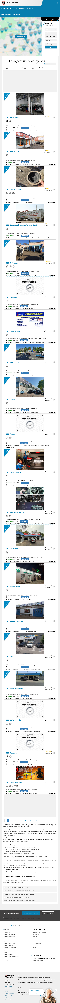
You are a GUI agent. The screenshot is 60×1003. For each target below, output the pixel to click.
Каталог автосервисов (9, 934)
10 (30, 820)
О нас (6, 997)
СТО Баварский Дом (14, 621)
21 (39, 820)
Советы (34, 947)
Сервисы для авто (7, 8)
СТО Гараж (10, 400)
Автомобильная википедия (39, 932)
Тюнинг (34, 949)
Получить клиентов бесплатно (31, 913)
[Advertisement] (30, 81)
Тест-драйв (35, 950)
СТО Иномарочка (13, 472)
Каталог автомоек (8, 938)
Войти (54, 19)
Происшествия (36, 941)
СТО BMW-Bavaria (13, 720)
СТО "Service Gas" (13, 331)
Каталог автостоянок (9, 936)
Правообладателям (9, 999)
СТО (12, 925)
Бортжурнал (17, 14)
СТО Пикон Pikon (13, 586)
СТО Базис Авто (12, 117)
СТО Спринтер (12, 297)
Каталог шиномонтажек (10, 947)
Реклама (35, 964)
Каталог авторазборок (9, 958)
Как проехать (52, 130)
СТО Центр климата (14, 688)
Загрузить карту (21, 36)
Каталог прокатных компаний (11, 956)
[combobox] (51, 33)
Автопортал (6, 925)
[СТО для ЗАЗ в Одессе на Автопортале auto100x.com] (10, 976)
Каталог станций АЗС (9, 954)
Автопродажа (20, 8)
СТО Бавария (11, 753)
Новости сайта (8, 986)
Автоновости (5, 14)
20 (36, 820)
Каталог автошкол (8, 949)
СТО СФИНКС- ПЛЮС (14, 189)
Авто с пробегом (37, 943)
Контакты (35, 962)
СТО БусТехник (12, 263)
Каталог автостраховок (10, 941)
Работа (29, 8)
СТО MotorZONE (12, 362)
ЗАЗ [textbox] (47, 33)
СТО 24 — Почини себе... (16, 782)
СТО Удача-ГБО (12, 152)
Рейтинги (35, 938)
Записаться (25, 128)
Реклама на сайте (9, 918)
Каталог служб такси (9, 950)
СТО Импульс (11, 656)
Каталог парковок (8, 940)
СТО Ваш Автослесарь (15, 512)
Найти (50, 47)
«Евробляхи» (36, 940)
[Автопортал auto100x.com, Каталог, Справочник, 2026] (4, 3)
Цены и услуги (8, 995)
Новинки (35, 936)
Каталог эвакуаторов (9, 943)
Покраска (6, 952)
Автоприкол (35, 945)
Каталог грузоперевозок (10, 945)
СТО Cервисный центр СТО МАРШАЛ (21, 225)
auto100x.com (12, 3)
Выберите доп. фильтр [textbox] (51, 44)
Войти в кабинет (48, 913)
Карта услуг (7, 960)
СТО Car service (12, 549)
